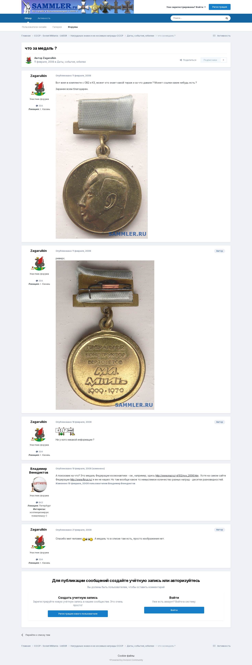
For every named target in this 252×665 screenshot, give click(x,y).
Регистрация (219, 6)
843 (40, 502)
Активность (44, 18)
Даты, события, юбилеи (71, 61)
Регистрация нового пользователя (77, 613)
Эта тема (213, 18)
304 (40, 105)
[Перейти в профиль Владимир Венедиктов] (39, 484)
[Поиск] (227, 18)
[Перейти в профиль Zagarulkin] (28, 60)
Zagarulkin (49, 58)
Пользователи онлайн (34, 27)
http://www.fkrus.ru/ (81, 479)
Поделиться (189, 60)
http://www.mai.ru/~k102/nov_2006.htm (177, 475)
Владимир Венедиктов (38, 470)
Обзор (28, 18)
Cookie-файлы (126, 655)
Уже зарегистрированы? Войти (185, 7)
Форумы (73, 27)
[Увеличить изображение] (61, 431)
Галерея (57, 27)
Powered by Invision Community (126, 660)
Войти (174, 610)
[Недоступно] (102, 165)
